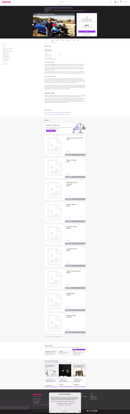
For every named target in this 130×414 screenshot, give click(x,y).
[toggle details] (57, 386)
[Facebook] (33, 399)
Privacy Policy (35, 410)
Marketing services (93, 396)
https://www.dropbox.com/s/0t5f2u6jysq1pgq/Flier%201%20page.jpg (57, 114)
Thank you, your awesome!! (7, 48)
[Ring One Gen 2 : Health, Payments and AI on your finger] (65, 370)
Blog (80, 397)
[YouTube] (36, 399)
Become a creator (93, 397)
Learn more (52, 354)
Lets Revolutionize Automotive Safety (59, 8)
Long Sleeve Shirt (6, 56)
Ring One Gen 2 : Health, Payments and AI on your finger (65, 381)
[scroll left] (33, 24)
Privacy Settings (48, 410)
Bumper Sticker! (5, 53)
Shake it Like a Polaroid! (7, 57)
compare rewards (50, 130)
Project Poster (5, 59)
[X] (35, 399)
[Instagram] (38, 399)
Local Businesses (47, 55)
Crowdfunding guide (75, 347)
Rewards (3, 46)
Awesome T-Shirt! (6, 54)
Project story (4, 44)
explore (69, 362)
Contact (81, 395)
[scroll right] (75, 24)
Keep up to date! (6, 50)
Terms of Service (41, 410)
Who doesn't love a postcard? (8, 51)
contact (49, 51)
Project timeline (4, 63)
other (59, 55)
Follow (86, 31)
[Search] (59, 2)
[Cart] (118, 2)
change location (69, 4)
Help (69, 347)
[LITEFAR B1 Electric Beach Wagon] (79, 370)
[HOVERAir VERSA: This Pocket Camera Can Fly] (51, 370)
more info (46, 51)
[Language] (115, 2)
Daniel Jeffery (48, 9)
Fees (91, 395)
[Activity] (120, 2)
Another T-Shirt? (5, 60)
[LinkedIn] (39, 399)
